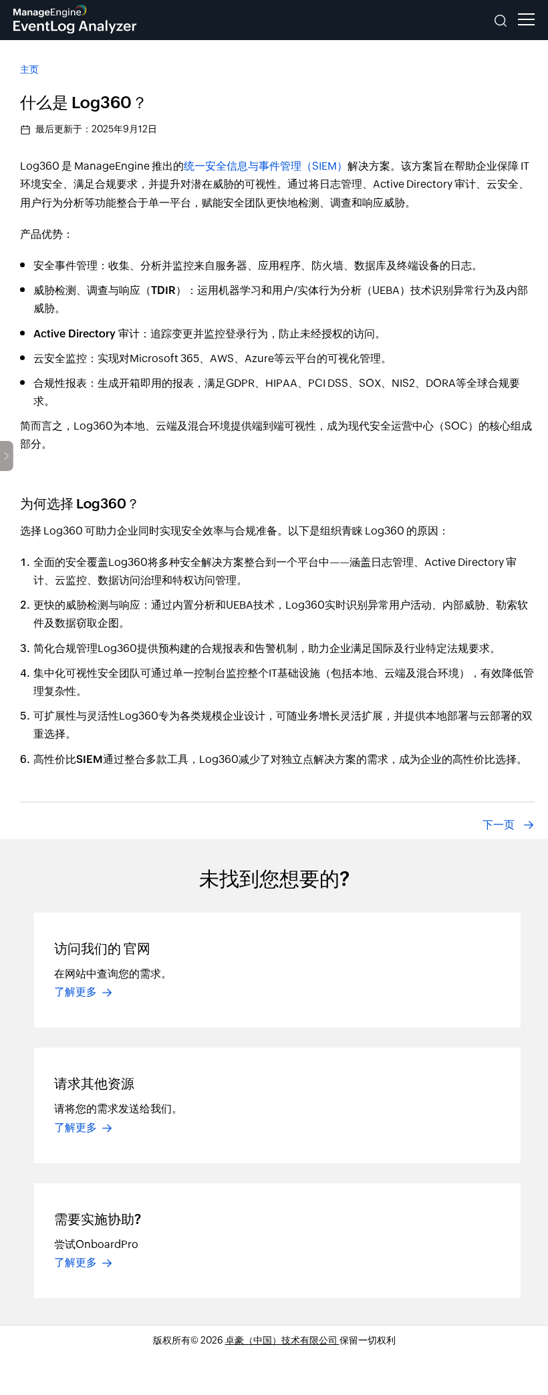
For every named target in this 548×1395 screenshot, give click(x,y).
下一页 (499, 824)
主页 (29, 69)
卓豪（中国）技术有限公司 (282, 1340)
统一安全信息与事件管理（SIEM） (266, 166)
